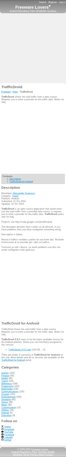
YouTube (8, 432)
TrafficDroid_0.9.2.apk (19, 349)
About (42, 454)
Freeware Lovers (33, 7)
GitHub (7, 440)
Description (15, 179)
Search (42, 2)
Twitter (7, 426)
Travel (15, 196)
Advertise (18, 454)
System (5, 394)
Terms (26, 454)
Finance (5, 375)
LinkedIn (8, 437)
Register (52, 2)
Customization (8, 407)
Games (5, 373)
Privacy (34, 454)
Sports (4, 402)
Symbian (51, 11)
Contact (49, 454)
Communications (9, 391)
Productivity (7, 386)
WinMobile (41, 11)
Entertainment (8, 397)
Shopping (6, 399)
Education (6, 415)
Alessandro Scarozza (24, 193)
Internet (5, 412)
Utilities (5, 410)
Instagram (9, 429)
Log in (62, 2)
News (4, 404)
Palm (32, 11)
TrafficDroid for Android (21, 181)
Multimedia (6, 389)
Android (13, 11)
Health (4, 378)
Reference (6, 383)
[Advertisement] (33, 48)
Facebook (9, 434)
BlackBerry (23, 11)
